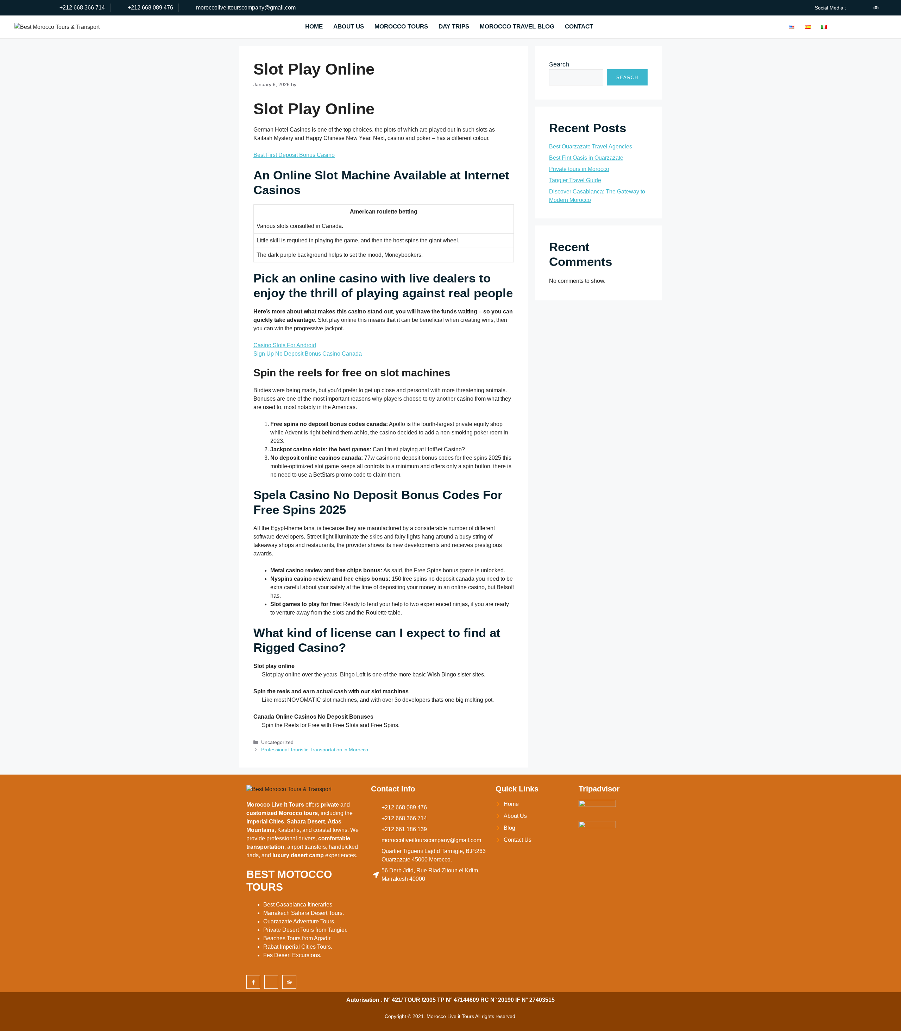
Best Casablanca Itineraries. (298, 905)
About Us (348, 26)
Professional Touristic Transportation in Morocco (314, 749)
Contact (579, 26)
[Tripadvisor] (876, 7)
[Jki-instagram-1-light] (864, 7)
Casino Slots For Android (284, 345)
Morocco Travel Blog (517, 26)
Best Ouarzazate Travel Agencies (590, 146)
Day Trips (454, 26)
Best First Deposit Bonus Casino (294, 155)
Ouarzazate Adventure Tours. (299, 921)
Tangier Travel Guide (575, 180)
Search (559, 64)
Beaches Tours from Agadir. (297, 938)
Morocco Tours (401, 26)
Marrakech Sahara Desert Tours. (303, 913)
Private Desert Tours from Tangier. (305, 930)
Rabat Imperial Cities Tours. (297, 947)
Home (314, 26)
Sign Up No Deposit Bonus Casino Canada (307, 354)
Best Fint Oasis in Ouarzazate (586, 158)
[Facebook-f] (253, 982)
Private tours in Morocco (579, 169)
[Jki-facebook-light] (852, 7)
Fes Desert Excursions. (292, 955)
